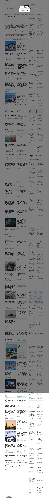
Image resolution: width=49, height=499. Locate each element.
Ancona (30, 292)
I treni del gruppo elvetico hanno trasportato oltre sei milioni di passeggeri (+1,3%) (10, 78)
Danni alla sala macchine (40, 272)
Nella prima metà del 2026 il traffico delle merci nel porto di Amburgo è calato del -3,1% (22, 202)
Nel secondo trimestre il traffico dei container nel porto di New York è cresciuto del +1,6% (32, 259)
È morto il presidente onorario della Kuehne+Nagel (40, 58)
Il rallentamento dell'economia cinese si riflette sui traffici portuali (21, 96)
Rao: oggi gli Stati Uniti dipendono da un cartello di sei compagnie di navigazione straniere (22, 388)
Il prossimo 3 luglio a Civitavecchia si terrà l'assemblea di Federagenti (39, 308)
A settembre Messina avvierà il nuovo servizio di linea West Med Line (40, 34)
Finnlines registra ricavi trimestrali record (39, 276)
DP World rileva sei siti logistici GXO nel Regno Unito (32, 225)
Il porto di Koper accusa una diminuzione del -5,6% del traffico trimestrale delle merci (10, 193)
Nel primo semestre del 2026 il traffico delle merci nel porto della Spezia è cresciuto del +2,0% (10, 184)
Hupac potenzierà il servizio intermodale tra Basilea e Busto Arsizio (40, 93)
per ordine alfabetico (40, 111)
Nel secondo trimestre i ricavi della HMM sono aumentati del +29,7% (10, 212)
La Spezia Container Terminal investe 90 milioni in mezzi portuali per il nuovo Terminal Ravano (22, 56)
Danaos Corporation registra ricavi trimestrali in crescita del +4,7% (40, 242)
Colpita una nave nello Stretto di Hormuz (22, 155)
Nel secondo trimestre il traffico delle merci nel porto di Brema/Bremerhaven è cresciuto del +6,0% (15, 106)
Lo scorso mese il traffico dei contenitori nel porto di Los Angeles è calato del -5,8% (40, 117)
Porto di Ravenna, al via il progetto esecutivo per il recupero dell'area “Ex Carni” (40, 83)
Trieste (40, 296)
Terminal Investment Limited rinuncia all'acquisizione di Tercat (32, 190)
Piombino (36, 297)
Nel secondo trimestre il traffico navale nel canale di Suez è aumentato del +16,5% (22, 313)
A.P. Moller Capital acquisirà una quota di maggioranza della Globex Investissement (10, 156)
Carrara (30, 296)
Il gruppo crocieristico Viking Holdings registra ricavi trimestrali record (32, 117)
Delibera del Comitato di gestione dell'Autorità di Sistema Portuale (31, 407)
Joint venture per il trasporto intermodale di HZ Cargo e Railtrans (40, 258)
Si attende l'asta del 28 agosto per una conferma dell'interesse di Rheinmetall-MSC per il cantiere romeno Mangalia (22, 255)
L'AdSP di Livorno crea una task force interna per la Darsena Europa (36, 155)
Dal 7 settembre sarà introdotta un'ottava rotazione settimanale (39, 97)
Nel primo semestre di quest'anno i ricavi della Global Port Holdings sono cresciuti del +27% (22, 304)
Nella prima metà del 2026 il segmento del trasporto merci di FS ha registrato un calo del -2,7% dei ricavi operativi (22, 335)
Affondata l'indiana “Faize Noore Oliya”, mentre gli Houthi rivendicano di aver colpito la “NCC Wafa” (22, 287)
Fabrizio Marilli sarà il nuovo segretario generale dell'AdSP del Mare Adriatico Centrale (32, 348)
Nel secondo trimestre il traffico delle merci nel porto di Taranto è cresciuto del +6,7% (40, 102)
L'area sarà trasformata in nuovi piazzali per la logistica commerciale (32, 206)
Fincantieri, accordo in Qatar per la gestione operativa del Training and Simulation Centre (40, 458)
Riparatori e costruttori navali (38, 301)
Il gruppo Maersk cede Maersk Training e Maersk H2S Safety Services (40, 199)
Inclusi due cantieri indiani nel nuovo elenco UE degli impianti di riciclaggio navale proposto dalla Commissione (22, 424)
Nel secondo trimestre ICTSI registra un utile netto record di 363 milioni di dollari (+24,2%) (31, 269)
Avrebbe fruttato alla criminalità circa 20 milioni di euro (40, 71)
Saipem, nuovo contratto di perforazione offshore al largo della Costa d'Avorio (40, 439)
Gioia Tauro (36, 293)
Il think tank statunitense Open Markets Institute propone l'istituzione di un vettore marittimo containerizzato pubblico (22, 382)
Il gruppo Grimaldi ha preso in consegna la (40, 172)
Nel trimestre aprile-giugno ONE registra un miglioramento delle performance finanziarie (10, 304)
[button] (43, 8)
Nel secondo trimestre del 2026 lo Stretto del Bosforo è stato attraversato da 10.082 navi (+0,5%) (10, 323)
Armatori (30, 301)
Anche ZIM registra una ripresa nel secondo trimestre (22, 138)
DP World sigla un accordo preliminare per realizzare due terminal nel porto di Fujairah (32, 432)
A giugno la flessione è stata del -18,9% (10, 197)
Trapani (41, 295)
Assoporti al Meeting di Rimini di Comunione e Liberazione (32, 82)
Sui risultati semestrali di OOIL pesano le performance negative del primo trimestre (10, 64)
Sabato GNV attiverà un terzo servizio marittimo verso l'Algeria (32, 242)
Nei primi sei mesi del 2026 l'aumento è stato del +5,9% (12, 109)
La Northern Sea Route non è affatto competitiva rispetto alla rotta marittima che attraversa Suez (9, 253)
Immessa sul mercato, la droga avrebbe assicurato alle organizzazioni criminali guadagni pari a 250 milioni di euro (32, 472)
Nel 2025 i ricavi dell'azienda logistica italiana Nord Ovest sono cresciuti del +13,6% (40, 385)
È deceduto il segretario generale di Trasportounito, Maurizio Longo (40, 181)
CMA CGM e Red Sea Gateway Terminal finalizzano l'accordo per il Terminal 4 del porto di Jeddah (22, 84)
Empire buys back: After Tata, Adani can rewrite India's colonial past (39, 323)
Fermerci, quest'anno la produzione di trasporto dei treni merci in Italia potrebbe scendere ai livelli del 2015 (10, 413)
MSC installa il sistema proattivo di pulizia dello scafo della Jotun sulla (32, 163)
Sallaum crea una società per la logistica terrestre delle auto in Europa (32, 101)
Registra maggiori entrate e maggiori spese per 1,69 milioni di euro (32, 362)
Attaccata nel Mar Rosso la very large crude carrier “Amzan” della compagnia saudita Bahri (10, 91)
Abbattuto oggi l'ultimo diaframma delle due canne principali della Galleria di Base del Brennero (40, 375)
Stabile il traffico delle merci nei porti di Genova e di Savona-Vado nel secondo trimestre (10, 232)
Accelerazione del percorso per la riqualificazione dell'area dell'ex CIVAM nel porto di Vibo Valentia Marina (32, 200)
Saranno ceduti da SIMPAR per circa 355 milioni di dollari (40, 408)
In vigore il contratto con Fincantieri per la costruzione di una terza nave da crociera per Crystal (10, 276)
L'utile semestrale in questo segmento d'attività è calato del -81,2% (40, 19)
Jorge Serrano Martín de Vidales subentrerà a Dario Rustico (40, 151)
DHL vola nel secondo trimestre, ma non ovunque (40, 225)
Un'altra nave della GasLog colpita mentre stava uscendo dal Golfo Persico (40, 269)
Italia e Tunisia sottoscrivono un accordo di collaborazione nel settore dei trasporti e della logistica (40, 367)
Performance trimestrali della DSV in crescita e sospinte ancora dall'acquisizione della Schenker (31, 448)
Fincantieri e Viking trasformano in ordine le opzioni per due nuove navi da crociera (10, 113)
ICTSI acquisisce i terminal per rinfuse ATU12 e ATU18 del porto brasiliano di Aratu (40, 404)
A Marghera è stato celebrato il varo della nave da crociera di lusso (31, 51)
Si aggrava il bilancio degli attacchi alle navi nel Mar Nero (40, 477)
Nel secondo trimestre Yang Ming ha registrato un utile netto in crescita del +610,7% (10, 244)
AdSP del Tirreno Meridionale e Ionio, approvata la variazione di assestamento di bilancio (32, 357)
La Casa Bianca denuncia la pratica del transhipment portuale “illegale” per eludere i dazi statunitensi (22, 75)
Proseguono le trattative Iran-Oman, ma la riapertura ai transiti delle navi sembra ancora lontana (22, 279)
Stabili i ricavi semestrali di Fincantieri (8, 373)
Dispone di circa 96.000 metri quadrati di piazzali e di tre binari (32, 370)
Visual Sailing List (32, 110)
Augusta (30, 293)
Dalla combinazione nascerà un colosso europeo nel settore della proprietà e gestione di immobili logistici (21, 298)
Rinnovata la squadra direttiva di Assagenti (40, 421)
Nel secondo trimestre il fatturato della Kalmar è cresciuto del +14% (32, 439)
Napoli (35, 295)
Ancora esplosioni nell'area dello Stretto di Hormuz (22, 274)
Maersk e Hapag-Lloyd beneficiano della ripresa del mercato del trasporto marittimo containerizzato (22, 221)
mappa (40, 298)
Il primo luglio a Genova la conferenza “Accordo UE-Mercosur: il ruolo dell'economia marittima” (32, 309)
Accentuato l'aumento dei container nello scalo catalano (32, 399)
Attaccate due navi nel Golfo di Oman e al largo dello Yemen (22, 243)
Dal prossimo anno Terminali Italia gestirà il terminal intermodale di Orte (32, 366)
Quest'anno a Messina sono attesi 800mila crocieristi (40, 251)
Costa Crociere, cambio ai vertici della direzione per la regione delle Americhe (40, 147)
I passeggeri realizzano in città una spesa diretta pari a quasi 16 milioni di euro (40, 254)
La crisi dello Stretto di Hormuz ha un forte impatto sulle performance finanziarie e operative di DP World (22, 193)
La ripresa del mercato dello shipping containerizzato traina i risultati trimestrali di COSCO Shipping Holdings (22, 44)
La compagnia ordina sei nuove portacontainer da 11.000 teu (40, 167)
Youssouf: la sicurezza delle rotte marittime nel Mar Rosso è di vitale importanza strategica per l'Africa (9, 452)
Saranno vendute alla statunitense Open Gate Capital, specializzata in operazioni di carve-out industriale (40, 204)
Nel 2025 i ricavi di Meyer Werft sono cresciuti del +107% (32, 33)
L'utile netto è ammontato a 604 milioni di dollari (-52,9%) (32, 389)
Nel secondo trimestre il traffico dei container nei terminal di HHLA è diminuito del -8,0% (40, 136)
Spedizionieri (30, 302)
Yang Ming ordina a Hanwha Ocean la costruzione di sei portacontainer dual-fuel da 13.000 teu (32, 478)
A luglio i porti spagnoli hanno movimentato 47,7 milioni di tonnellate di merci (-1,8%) (35, 76)
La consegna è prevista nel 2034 (9, 280)
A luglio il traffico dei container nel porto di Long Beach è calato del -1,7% (32, 125)
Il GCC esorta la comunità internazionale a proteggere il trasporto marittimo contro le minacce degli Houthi (32, 459)
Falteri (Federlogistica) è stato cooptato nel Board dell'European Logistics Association (40, 448)
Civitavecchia (31, 297)
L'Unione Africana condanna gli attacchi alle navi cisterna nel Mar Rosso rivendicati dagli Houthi (10, 446)
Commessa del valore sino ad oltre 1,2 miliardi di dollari (32, 482)
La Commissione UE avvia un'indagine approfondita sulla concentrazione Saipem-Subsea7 (16, 466)
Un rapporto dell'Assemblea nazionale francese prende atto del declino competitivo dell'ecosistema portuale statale (10, 336)
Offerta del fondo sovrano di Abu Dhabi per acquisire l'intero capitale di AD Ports (22, 163)
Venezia (41, 297)
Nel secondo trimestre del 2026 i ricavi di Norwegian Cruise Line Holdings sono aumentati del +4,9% (22, 364)
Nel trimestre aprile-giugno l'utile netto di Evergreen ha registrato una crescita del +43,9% (22, 212)
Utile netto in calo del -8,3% (40, 388)
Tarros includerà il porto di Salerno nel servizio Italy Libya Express (40, 50)
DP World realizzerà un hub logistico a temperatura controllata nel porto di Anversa (40, 235)
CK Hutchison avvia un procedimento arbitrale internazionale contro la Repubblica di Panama (10, 126)
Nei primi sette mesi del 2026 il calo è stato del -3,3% (31, 97)
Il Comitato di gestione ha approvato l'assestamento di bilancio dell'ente (32, 352)
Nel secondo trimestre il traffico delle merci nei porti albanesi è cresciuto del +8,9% (22, 374)
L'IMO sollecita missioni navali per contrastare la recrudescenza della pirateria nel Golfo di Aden (10, 85)
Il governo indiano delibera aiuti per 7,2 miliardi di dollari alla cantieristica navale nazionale (22, 413)
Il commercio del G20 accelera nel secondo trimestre (10, 54)
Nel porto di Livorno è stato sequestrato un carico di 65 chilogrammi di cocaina (40, 67)
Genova (36, 292)
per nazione (39, 112)
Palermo (36, 296)
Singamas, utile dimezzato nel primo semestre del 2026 (32, 15)
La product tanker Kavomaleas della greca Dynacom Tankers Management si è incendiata (31, 491)
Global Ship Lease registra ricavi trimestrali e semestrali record (31, 234)
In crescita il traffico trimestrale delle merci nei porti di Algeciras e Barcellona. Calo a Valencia (32, 393)
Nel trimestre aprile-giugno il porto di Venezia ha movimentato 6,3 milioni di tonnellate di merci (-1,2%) (32, 210)
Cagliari (30, 295)
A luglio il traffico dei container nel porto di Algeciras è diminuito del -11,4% (32, 93)
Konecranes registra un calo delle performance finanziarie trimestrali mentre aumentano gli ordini (32, 413)
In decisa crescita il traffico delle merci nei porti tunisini (22, 183)
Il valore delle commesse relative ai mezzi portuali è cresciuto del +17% (32, 418)
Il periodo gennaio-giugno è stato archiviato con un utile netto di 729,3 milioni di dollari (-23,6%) (9, 68)
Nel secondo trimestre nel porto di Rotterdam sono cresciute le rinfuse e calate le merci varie (10, 458)
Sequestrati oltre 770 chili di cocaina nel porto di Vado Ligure (32, 468)
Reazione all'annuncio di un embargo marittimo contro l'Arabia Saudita (32, 464)
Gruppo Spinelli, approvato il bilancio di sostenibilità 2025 (32, 276)
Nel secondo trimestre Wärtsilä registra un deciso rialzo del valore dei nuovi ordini (40, 469)
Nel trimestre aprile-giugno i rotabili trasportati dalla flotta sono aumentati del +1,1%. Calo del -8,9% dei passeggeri (32, 141)
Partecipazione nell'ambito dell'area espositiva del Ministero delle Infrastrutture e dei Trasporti (32, 87)
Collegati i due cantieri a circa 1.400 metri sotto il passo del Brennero (40, 380)
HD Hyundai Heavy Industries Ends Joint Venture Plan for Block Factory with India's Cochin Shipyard (32, 324)
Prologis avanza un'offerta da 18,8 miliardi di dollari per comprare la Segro (21, 294)
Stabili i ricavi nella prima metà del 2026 (10, 248)
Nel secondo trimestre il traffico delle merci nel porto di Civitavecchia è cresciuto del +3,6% (10, 147)
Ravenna (41, 292)
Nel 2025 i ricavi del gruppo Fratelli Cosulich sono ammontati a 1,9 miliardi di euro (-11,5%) (32, 182)
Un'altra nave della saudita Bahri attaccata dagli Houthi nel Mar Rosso (31, 375)
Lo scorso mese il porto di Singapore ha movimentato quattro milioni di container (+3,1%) (22, 147)
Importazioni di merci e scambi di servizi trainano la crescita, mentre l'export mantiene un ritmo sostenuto (10, 59)
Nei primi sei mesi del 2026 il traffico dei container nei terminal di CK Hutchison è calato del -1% (10, 202)
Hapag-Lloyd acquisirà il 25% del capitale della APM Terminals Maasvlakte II (22, 126)
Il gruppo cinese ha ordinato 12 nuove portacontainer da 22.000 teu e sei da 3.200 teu (21, 50)
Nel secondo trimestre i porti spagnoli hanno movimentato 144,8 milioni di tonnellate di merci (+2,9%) (22, 458)
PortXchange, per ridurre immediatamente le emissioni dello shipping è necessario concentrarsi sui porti (10, 403)
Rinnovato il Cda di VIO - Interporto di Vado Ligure (40, 431)
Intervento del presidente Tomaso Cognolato (36, 333)
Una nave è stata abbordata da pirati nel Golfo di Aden (21, 113)
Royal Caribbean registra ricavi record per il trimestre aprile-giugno (10, 393)
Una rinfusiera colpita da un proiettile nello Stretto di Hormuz (31, 251)
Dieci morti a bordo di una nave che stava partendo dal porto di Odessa (40, 480)
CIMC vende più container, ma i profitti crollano (39, 15)
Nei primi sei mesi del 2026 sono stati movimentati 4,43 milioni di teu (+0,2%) (32, 264)
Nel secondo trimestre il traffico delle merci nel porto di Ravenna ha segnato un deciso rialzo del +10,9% (40, 210)
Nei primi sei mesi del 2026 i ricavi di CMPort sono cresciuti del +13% (40, 25)
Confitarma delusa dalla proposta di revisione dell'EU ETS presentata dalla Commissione (40, 487)
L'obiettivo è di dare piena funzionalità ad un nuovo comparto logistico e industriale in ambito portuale (40, 88)
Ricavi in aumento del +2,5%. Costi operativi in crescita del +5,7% (40, 140)
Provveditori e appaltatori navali (39, 302)
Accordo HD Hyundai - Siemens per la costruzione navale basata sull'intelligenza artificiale (22, 434)
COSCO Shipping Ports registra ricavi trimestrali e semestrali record (32, 25)
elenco (33, 298)
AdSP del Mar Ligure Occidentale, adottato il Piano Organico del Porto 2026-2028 (40, 347)
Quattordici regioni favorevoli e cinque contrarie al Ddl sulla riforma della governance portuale (40, 413)
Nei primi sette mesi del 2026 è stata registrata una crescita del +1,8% (40, 121)
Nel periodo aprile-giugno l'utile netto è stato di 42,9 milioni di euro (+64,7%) (40, 279)
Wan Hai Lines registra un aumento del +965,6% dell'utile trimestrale (40, 163)
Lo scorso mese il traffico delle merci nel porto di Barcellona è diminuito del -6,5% (10, 163)
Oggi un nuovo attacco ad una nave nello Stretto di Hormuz (32, 486)
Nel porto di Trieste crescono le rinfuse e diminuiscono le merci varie (22, 402)
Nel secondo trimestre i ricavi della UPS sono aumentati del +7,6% (32, 384)
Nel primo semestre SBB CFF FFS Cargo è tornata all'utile (10, 73)
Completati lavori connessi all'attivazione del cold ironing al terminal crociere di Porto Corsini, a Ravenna (40, 191)
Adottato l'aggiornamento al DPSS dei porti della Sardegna (32, 403)
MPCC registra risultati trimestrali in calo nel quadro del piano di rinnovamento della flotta (32, 59)
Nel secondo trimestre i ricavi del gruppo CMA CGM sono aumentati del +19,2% (22, 393)
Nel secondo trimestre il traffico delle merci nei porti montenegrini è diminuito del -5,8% (32, 173)
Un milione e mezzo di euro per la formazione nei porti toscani (40, 356)
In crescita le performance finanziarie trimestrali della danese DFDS (31, 136)
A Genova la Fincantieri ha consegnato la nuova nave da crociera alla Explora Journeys (21, 447)
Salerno (41, 293)
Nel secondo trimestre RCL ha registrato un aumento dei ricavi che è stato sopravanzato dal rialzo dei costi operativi (40, 127)
